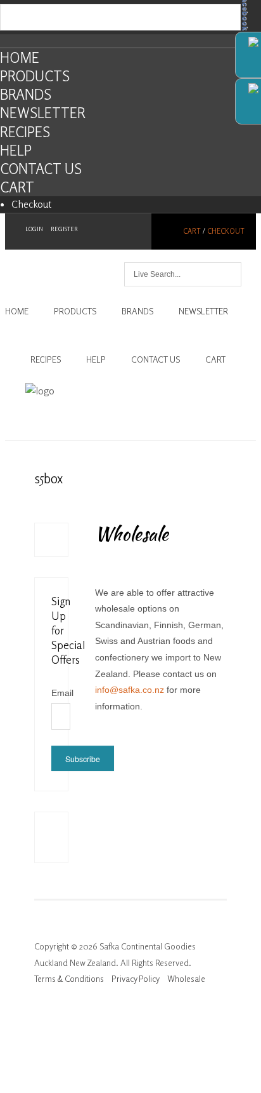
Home (19, 57)
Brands (25, 94)
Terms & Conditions (69, 979)
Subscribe (82, 758)
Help (16, 150)
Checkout (31, 204)
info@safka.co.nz (129, 690)
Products (35, 75)
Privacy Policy (135, 979)
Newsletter (43, 112)
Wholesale (186, 979)
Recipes (25, 131)
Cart (17, 187)
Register (64, 228)
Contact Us (41, 168)
